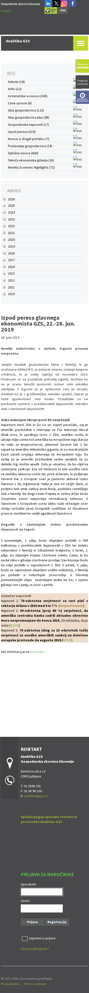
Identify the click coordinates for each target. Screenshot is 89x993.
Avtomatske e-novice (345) (27, 96)
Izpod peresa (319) (22, 131)
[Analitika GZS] (20, 3)
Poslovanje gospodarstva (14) (30, 146)
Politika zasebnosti (35, 984)
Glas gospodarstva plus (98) (28, 117)
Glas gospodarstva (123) (26, 110)
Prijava (32, 922)
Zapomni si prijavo (42, 938)
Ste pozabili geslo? (35, 948)
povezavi (37, 651)
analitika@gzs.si (36, 796)
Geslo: (25, 900)
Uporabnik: (29, 884)
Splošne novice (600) (23, 153)
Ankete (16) (16, 81)
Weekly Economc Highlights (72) (31, 167)
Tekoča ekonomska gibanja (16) (31, 160)
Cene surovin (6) (20, 103)
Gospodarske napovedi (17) (28, 124)
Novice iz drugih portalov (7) (28, 139)
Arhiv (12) (15, 89)
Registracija (57, 922)
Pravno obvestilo (10, 984)
